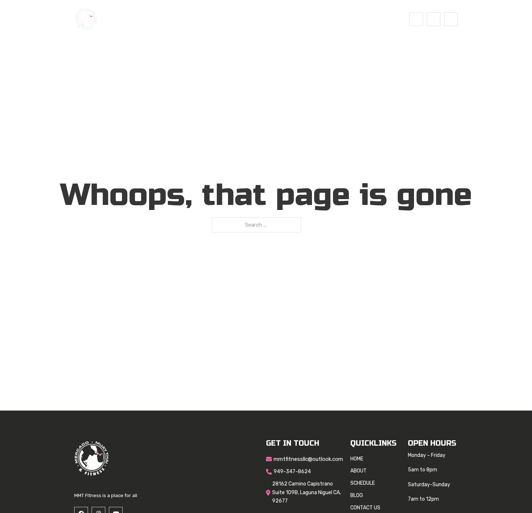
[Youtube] (450, 19)
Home (190, 19)
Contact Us (319, 19)
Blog (284, 19)
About (217, 19)
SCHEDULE (252, 19)
